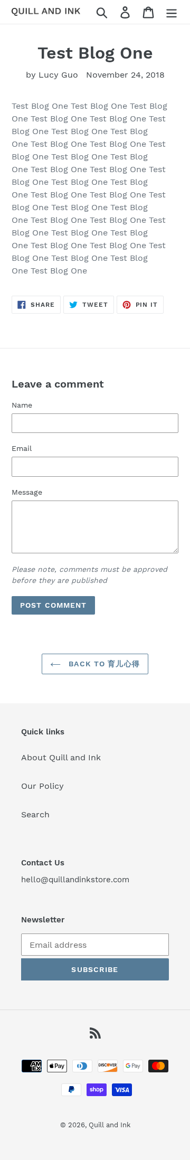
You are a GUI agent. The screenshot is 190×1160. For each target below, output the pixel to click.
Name (22, 405)
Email (22, 448)
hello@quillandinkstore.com (75, 879)
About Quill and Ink (61, 757)
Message (27, 492)
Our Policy (42, 786)
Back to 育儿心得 (103, 663)
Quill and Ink (109, 1125)
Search (35, 814)
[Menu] (171, 12)
